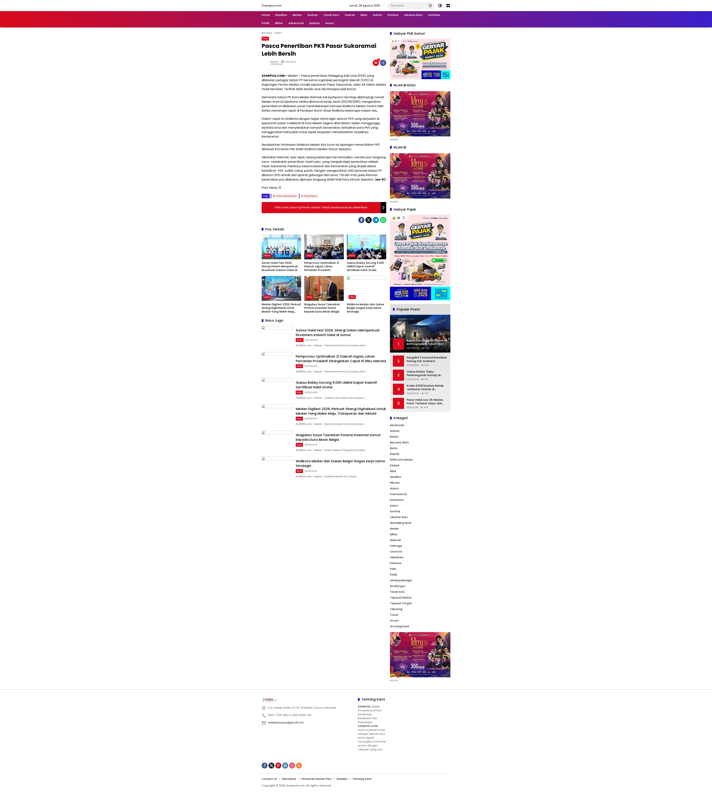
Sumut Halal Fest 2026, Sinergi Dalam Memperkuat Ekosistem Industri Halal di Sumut (280, 266)
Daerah (394, 454)
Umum (394, 620)
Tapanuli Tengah (401, 603)
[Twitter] (368, 220)
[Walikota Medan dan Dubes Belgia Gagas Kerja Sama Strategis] (366, 288)
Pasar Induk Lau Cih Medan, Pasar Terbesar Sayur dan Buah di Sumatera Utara (425, 401)
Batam (394, 437)
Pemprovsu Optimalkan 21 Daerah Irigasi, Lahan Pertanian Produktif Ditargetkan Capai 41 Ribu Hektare (321, 266)
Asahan (395, 431)
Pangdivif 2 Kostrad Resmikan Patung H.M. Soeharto (427, 359)
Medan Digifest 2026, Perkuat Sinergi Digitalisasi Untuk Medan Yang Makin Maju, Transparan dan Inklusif (281, 308)
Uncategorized (399, 626)
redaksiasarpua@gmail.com (286, 722)
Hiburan (395, 483)
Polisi (393, 569)
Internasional (398, 494)
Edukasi (394, 465)
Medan (394, 528)
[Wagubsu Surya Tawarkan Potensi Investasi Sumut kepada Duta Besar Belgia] (324, 288)
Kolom (394, 506)
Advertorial (397, 425)
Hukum (394, 488)
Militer (394, 534)
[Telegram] (376, 220)
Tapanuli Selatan (401, 597)
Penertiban (310, 196)
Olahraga (396, 546)
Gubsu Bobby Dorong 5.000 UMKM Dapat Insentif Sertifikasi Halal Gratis (365, 266)
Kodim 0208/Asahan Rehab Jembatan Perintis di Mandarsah (425, 387)
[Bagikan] (383, 63)
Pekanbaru (397, 557)
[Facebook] (361, 220)
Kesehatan (397, 500)
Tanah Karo (397, 592)
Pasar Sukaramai (286, 196)
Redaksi (274, 62)
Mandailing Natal (400, 523)
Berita (267, 255)
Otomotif (396, 551)
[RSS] (299, 765)
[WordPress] (285, 765)
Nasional (395, 540)
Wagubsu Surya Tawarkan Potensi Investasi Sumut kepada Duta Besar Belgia (322, 308)
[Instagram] (292, 765)
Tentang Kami (361, 779)
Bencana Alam (399, 442)
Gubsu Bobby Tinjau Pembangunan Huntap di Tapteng (423, 373)
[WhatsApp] (383, 220)
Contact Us (269, 779)
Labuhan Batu (399, 517)
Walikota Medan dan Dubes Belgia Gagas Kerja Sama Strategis (365, 308)
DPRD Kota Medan (401, 460)
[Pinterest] (278, 765)
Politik (393, 574)
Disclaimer (289, 779)
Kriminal (395, 511)
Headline (395, 477)
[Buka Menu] (448, 5)
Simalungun (397, 586)
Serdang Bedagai (401, 580)
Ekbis (265, 38)
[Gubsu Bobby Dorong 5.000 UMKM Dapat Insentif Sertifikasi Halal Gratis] (366, 246)
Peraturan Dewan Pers (316, 779)
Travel (394, 615)
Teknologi (396, 609)
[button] (430, 5)
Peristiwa (395, 563)
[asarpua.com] (272, 5)
